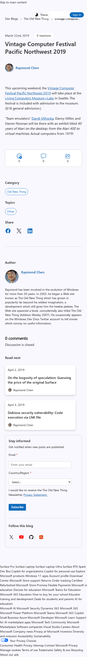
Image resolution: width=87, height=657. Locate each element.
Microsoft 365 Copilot (70, 613)
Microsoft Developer (41, 618)
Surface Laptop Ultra (48, 567)
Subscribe (17, 507)
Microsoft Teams (44, 613)
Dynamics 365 (50, 608)
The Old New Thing (36, 19)
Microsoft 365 (69, 608)
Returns (46, 580)
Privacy (73, 645)
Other (11, 211)
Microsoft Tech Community (48, 622)
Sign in (77, 14)
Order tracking (61, 580)
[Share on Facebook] (8, 231)
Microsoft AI (8, 608)
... (78, 19)
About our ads (9, 655)
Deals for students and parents (54, 599)
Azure (23, 618)
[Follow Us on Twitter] (11, 539)
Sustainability (42, 636)
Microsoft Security (28, 608)
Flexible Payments (59, 585)
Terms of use (30, 650)
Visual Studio (51, 627)
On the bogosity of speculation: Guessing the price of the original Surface (39, 379)
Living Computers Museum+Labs (29, 98)
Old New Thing (16, 192)
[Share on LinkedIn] (30, 231)
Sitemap (38, 645)
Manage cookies (10, 650)
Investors (66, 631)
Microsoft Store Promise (31, 585)
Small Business (9, 618)
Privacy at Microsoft (46, 631)
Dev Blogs (11, 19)
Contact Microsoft (56, 645)
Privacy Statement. (35, 495)
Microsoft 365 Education (16, 594)
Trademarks (46, 650)
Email (13, 455)
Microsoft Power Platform (16, 613)
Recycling (77, 650)
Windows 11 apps (36, 576)
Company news (23, 631)
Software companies (29, 627)
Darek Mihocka (43, 118)
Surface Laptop (25, 567)
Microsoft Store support (25, 580)
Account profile (59, 576)
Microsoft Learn (65, 618)
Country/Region (20, 473)
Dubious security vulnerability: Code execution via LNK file (35, 414)
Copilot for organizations (27, 571)
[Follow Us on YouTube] (21, 539)
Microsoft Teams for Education (61, 590)
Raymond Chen (27, 68)
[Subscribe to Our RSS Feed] (41, 539)
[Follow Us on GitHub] (31, 539)
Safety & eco (62, 650)
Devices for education (27, 590)
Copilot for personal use (59, 571)
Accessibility (25, 636)
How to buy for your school (50, 594)
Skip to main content (13, 2)
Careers (66, 627)
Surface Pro (7, 567)
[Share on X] (19, 231)
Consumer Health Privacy (16, 645)
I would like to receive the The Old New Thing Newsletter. (38, 492)
